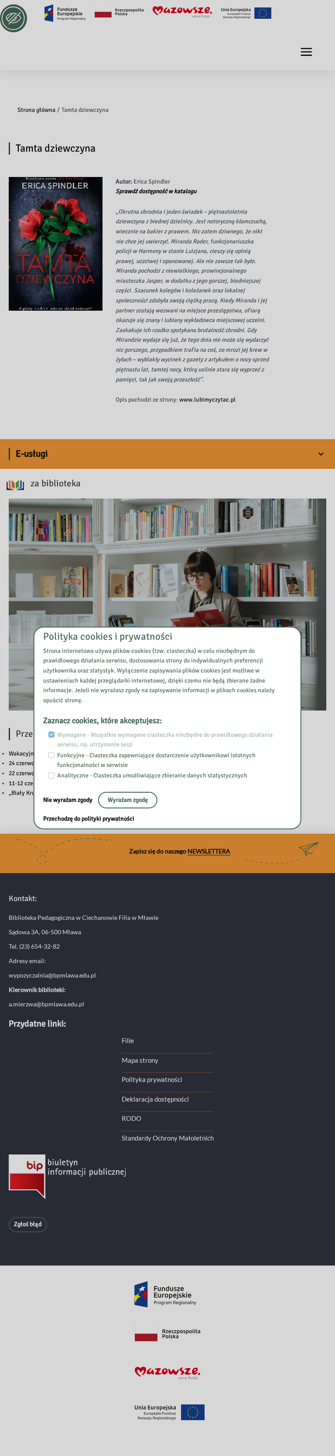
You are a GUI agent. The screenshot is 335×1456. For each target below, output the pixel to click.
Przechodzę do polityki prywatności (88, 818)
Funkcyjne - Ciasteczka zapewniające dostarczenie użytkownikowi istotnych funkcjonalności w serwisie (156, 760)
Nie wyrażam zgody (68, 800)
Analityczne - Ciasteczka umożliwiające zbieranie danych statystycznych (152, 775)
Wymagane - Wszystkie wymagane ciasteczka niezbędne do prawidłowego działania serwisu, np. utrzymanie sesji (165, 740)
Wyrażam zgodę (128, 800)
